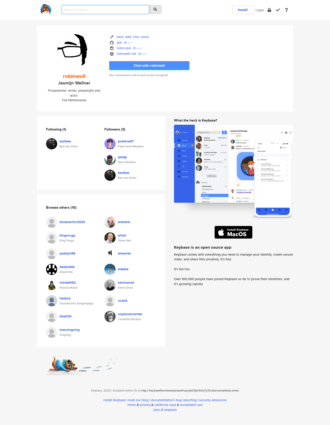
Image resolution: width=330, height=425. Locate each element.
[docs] (286, 10)
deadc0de (67, 266)
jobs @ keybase (165, 409)
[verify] (278, 10)
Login (259, 10)
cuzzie (122, 300)
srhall (122, 235)
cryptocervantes (130, 314)
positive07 (126, 141)
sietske (123, 269)
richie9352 (67, 282)
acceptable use (191, 404)
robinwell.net (126, 53)
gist (129, 42)
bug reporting (186, 400)
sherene (124, 221)
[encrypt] (269, 10)
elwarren (124, 253)
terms (132, 404)
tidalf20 (65, 316)
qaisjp (122, 157)
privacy (145, 404)
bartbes (65, 141)
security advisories (213, 400)
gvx (119, 42)
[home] (45, 8)
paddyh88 (67, 253)
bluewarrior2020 (72, 221)
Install (243, 9)
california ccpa (165, 404)
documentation (162, 400)
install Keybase (114, 400)
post (139, 48)
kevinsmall (126, 282)
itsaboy (65, 298)
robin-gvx (124, 48)
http (144, 54)
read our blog (138, 400)
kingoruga (67, 235)
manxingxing (69, 329)
